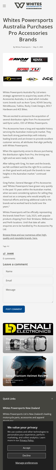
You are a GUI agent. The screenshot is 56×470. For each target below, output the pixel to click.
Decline (27, 455)
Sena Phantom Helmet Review (27, 376)
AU (8, 246)
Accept (26, 447)
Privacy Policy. (27, 440)
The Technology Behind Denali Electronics (27, 341)
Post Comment (14, 309)
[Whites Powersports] (28, 5)
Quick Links (9, 398)
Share (10, 253)
